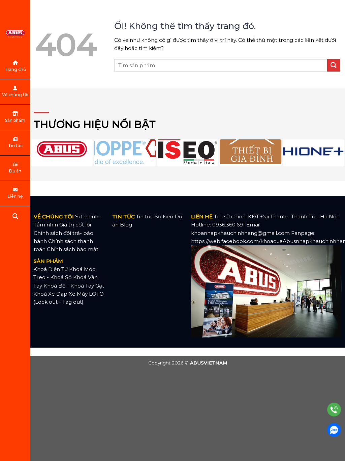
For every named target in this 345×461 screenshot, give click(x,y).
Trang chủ (15, 69)
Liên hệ (15, 196)
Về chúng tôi (15, 94)
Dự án (15, 170)
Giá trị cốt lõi (75, 224)
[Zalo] (334, 429)
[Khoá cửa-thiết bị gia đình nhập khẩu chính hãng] (15, 33)
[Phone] (334, 409)
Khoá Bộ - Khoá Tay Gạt (73, 285)
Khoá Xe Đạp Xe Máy (60, 294)
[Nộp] (333, 65)
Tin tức (15, 145)
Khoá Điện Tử (50, 269)
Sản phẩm (15, 120)
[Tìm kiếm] (15, 217)
